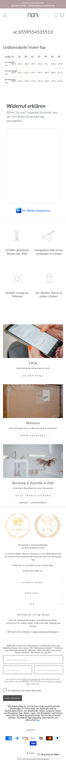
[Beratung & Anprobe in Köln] (33, 461)
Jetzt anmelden (12, 698)
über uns (39, 571)
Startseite (23, 502)
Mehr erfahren (33, 435)
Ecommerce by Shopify (37, 759)
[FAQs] (33, 341)
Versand (45, 614)
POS (19, 759)
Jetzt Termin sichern (33, 495)
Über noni (32, 593)
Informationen (32, 583)
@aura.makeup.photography (46, 632)
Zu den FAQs (33, 375)
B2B (32, 604)
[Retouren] (33, 401)
